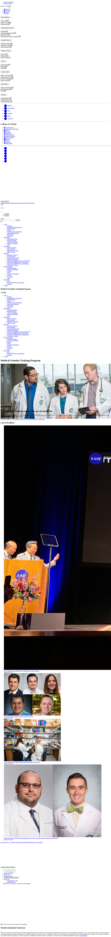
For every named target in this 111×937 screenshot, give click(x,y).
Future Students (5, 17)
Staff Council (5, 80)
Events (3, 68)
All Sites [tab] (7, 215)
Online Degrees (5, 47)
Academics (7, 246)
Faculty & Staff (5, 71)
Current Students (8, 266)
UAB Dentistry (5, 100)
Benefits (3, 66)
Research (6, 253)
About (5, 224)
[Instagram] (5, 153)
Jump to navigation (9, 2)
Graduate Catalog (6, 45)
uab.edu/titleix (83, 935)
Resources (4, 56)
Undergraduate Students (7, 28)
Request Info (4, 24)
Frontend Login (11, 882)
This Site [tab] (7, 214)
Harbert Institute (5, 89)
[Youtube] (5, 156)
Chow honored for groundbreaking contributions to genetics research (21, 671)
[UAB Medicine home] (55, 200)
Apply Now (35, 419)
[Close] (9, 6)
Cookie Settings (10, 871)
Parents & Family (5, 50)
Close (2, 292)
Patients (3, 94)
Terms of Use (8, 876)
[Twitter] (5, 150)
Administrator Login (12, 880)
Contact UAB (8, 873)
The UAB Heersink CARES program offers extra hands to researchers (22, 762)
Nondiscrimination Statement (8, 867)
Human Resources (6, 77)
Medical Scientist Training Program (10, 203)
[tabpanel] (55, 219)
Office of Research (6, 87)
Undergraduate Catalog (7, 33)
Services (3, 54)
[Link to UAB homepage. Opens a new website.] (55, 865)
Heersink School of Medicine (26, 203)
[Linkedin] (5, 161)
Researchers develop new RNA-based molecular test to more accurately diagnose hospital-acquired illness (31, 838)
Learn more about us (6, 419)
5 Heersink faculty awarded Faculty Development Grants (18, 716)
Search (2, 218)
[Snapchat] (5, 158)
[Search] (2, 205)
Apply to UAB (5, 22)
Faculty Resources (6, 79)
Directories (7, 279)
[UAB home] (55, 174)
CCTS (3, 91)
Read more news (5, 842)
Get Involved (4, 65)
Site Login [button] (6, 879)
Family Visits (5, 57)
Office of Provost (6, 75)
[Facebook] (5, 148)
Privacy (6, 874)
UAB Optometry (5, 101)
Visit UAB (4, 21)
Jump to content (8, 3)
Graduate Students (5, 40)
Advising (3, 31)
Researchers (4, 84)
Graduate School (5, 43)
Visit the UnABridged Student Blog (27, 842)
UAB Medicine (5, 98)
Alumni (3, 61)
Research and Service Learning (10, 36)
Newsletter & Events (18, 419)
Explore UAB (4, 201)
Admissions (7, 237)
